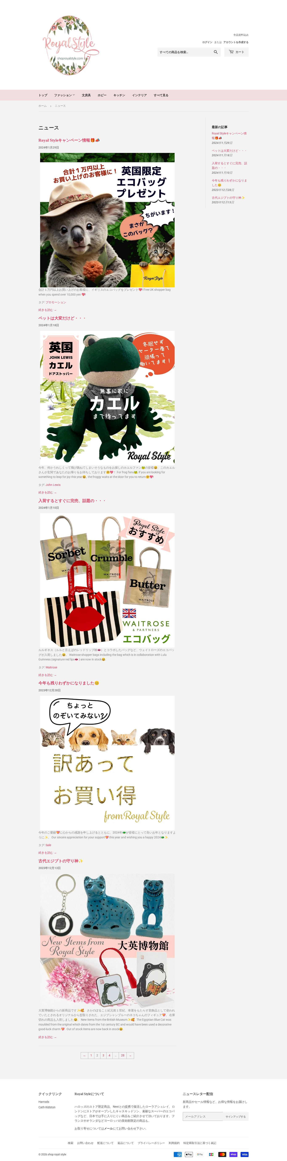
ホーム (42, 105)
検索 (70, 1143)
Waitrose (51, 667)
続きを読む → (47, 310)
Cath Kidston (46, 1107)
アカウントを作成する (236, 42)
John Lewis (53, 484)
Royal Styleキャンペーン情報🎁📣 (69, 140)
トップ (42, 95)
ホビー (102, 95)
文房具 (86, 95)
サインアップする (236, 1116)
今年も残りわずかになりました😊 (68, 683)
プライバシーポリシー (151, 1143)
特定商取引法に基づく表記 (199, 1143)
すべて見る (161, 95)
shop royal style (57, 1154)
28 (122, 1055)
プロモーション (56, 302)
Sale (48, 845)
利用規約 (174, 1143)
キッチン (119, 95)
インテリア (139, 95)
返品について (125, 1143)
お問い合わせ (85, 1143)
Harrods (43, 1101)
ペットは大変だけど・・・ (62, 318)
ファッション (63, 95)
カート (239, 52)
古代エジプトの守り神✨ (60, 861)
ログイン (207, 42)
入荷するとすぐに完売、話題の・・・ (72, 500)
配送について (105, 1143)
